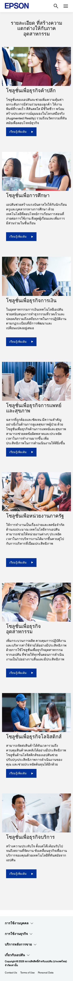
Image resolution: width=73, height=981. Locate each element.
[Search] (56, 6)
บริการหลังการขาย (18, 944)
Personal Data (46, 972)
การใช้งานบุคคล (17, 923)
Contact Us (11, 972)
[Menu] (65, 6)
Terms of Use (27, 972)
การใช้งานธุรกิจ (16, 934)
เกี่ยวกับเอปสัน (15, 955)
